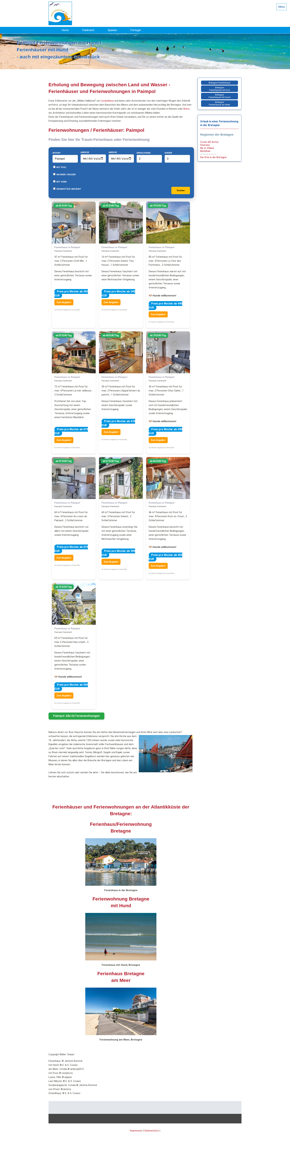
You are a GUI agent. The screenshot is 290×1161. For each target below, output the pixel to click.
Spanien (112, 30)
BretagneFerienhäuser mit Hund (219, 96)
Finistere (205, 145)
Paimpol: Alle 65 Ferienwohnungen (76, 716)
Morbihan (205, 151)
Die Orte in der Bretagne (213, 157)
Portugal (135, 30)
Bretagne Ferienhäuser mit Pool (219, 88)
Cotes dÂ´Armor (209, 142)
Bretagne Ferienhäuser (219, 82)
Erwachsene (144, 153)
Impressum (136, 1130)
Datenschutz (151, 1130)
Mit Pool (61, 167)
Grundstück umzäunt (68, 189)
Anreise (85, 152)
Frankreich (88, 30)
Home (65, 30)
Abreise (113, 152)
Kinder (168, 153)
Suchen (181, 190)
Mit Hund (61, 182)
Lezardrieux (107, 100)
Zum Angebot (63, 302)
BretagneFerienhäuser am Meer (219, 103)
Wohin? (57, 153)
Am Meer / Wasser (66, 174)
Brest (186, 108)
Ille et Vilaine (207, 148)
